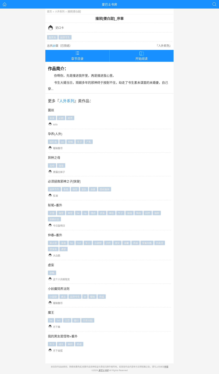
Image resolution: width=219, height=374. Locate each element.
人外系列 (60, 11)
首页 (49, 11)
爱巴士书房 (109, 4)
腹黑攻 (52, 37)
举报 (166, 366)
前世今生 (65, 37)
